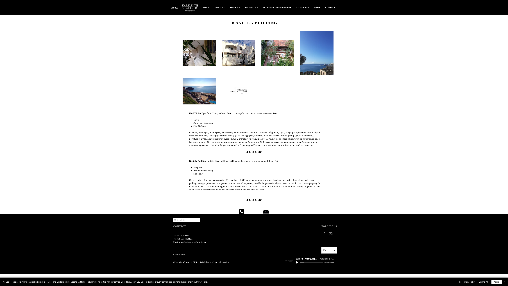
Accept (496, 281)
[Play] (297, 262)
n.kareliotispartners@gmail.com (192, 242)
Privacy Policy (202, 281)
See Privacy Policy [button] (467, 281)
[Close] (504, 282)
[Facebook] (324, 234)
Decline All (483, 281)
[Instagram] (330, 234)
